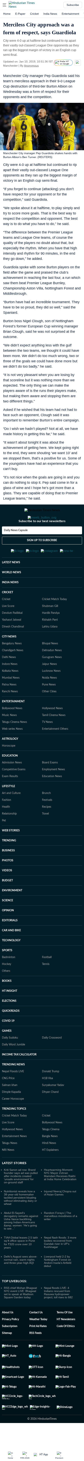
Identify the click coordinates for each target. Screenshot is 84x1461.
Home (7, 13)
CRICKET (7, 611)
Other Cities (49, 710)
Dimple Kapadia (11, 1111)
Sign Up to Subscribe (42, 556)
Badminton (8, 976)
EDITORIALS (10, 939)
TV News (47, 741)
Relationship (9, 833)
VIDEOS (7, 889)
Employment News (53, 788)
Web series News (12, 748)
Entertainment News (14, 1155)
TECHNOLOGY (11, 959)
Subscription (9, 1345)
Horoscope (8, 765)
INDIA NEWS (10, 601)
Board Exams (50, 781)
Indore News (9, 683)
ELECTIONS (9, 1020)
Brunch (46, 812)
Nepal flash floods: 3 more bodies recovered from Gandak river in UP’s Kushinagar (60, 1261)
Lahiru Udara (49, 646)
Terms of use (64, 1331)
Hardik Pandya (51, 632)
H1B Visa (47, 1097)
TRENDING (9, 859)
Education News (52, 795)
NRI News (8, 1169)
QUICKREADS (11, 1030)
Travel (45, 833)
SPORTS (7, 969)
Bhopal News (50, 662)
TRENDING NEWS (13, 1083)
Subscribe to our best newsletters (42, 536)
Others (6, 990)
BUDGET (7, 899)
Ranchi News (10, 710)
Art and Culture (11, 812)
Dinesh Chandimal (13, 646)
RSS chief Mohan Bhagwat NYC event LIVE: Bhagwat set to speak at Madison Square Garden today (20, 1311)
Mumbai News (11, 697)
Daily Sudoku (10, 1057)
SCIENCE (7, 919)
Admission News (12, 781)
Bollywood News (12, 727)
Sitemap (7, 1352)
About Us (7, 1331)
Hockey (6, 983)
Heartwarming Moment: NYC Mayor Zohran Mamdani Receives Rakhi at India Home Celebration (60, 1193)
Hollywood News (52, 727)
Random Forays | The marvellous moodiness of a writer (60, 1235)
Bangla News (50, 1155)
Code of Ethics (66, 1345)
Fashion (6, 819)
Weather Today (38, 1338)
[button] (4, 5)
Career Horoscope (13, 1118)
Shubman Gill (50, 625)
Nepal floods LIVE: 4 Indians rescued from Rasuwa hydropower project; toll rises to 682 (58, 1311)
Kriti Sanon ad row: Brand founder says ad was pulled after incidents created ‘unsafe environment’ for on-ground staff (21, 1195)
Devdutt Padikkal (12, 632)
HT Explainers (50, 1169)
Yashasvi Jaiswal (11, 639)
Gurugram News (52, 676)
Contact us (36, 1331)
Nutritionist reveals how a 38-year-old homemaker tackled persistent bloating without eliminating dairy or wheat (20, 1217)
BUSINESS (8, 869)
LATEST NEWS (11, 581)
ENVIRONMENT (12, 909)
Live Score (8, 625)
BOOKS (7, 1000)
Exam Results (10, 795)
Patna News (9, 703)
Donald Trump (50, 1090)
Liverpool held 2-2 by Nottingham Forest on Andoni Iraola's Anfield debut (57, 1280)
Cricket (34, 13)
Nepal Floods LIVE (13, 1090)
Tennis (45, 983)
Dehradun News (52, 669)
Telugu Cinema (50, 1148)
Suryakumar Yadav (53, 1104)
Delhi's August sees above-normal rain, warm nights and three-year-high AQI (20, 1279)
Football (47, 976)
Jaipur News (49, 683)
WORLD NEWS (11, 591)
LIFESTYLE (8, 805)
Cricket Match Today (54, 618)
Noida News (49, 697)
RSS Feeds (35, 1352)
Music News (9, 734)
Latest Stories (14, 1182)
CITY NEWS (9, 656)
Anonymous (31, 65)
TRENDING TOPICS (14, 1128)
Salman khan (9, 1104)
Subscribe (73, 4)
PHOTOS (7, 879)
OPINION (8, 929)
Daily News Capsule (16, 546)
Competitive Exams (13, 788)
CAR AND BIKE (11, 949)
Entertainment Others (55, 748)
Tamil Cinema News (53, 734)
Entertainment (70, 13)
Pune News (49, 703)
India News (50, 13)
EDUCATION (10, 775)
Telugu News (9, 1162)
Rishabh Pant (50, 639)
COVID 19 (8, 1040)
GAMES (7, 1050)
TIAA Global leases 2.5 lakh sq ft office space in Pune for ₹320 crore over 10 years (21, 1261)
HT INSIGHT (9, 1010)
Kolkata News (10, 690)
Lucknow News (51, 690)
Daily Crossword (52, 1057)
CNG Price (8, 1097)
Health (6, 826)
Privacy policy (10, 1338)
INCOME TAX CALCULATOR (19, 1073)
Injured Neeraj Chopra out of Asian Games (60, 1212)
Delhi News (9, 676)
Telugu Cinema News (14, 741)
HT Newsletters (66, 1338)
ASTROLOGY (10, 758)
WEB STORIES (11, 849)
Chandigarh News (12, 669)
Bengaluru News (12, 662)
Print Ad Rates (38, 1345)
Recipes (46, 826)
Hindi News (49, 1162)
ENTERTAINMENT (13, 720)
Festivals (47, 819)
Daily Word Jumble (13, 1063)
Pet (4, 839)
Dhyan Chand (50, 1111)
